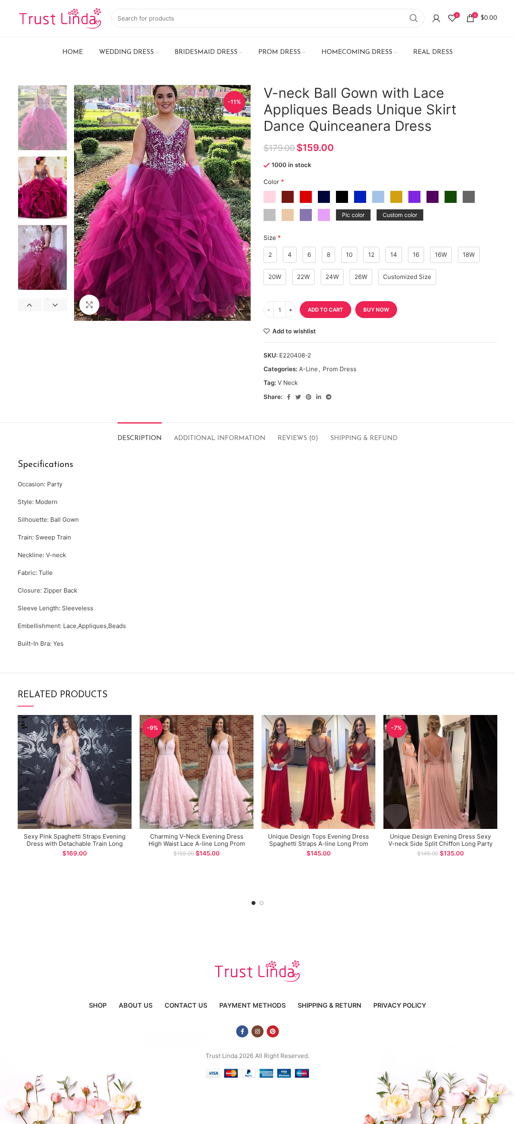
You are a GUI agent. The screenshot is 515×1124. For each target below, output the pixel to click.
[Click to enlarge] (89, 305)
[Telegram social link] (328, 397)
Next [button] (55, 305)
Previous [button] (29, 305)
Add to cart (325, 309)
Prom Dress (339, 369)
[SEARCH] (414, 18)
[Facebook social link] (288, 397)
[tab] (139, 434)
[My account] (436, 18)
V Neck (288, 382)
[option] (42, 117)
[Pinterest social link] (308, 397)
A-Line (308, 369)
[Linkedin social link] (318, 397)
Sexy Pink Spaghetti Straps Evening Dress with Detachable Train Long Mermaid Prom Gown (75, 844)
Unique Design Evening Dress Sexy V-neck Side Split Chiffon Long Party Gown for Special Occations (440, 844)
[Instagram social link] (257, 1031)
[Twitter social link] (298, 397)
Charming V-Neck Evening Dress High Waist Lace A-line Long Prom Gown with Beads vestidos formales (196, 844)
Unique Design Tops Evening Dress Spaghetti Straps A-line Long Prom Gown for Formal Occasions (318, 844)
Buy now (376, 309)
